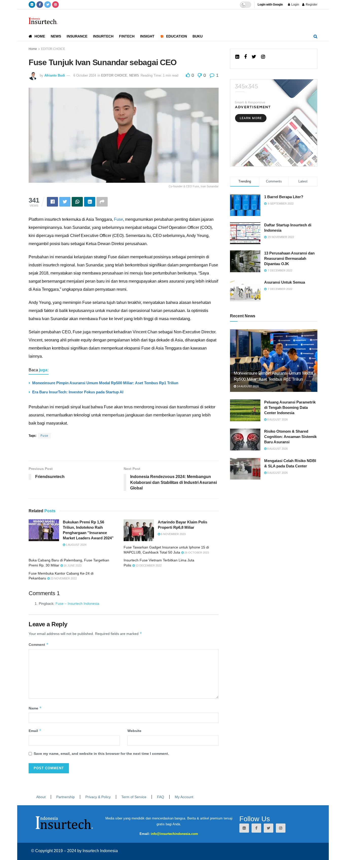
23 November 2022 (63, 578)
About (41, 797)
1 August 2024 (75, 544)
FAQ (160, 797)
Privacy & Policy (98, 797)
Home (33, 49)
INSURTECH (103, 36)
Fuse (118, 219)
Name (35, 708)
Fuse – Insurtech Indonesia (77, 603)
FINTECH (126, 36)
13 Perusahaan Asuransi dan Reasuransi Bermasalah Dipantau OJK (289, 258)
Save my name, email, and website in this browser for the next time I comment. (101, 754)
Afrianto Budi (54, 75)
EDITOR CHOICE (53, 49)
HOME (39, 36)
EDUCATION (176, 36)
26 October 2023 (196, 552)
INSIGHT (147, 36)
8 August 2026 (277, 419)
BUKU (198, 36)
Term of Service (133, 797)
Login (295, 4)
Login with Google (270, 4)
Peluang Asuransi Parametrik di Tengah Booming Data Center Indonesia (290, 407)
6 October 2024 (84, 75)
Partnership (65, 797)
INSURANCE (77, 36)
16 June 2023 (72, 565)
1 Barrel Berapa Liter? (283, 197)
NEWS (56, 36)
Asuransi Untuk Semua (284, 282)
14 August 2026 (247, 386)
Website (134, 731)
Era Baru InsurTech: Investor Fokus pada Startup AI (77, 392)
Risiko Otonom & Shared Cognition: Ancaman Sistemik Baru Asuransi (290, 436)
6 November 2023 (173, 534)
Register (311, 4)
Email (35, 730)
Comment (39, 644)
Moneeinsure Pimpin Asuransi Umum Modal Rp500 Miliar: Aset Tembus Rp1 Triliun (105, 383)
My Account (184, 797)
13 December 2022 (148, 565)
